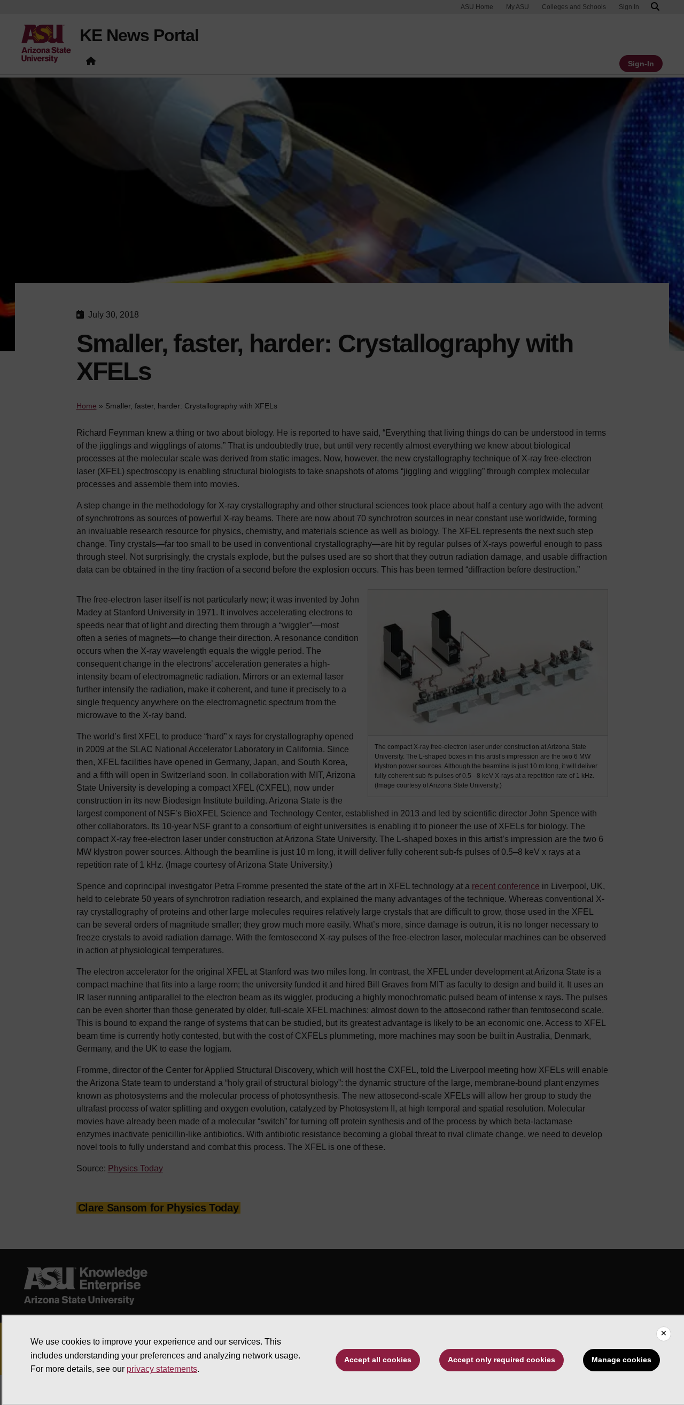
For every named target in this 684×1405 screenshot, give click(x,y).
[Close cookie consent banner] (663, 1333)
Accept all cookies (377, 1359)
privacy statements (162, 1368)
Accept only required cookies (501, 1359)
